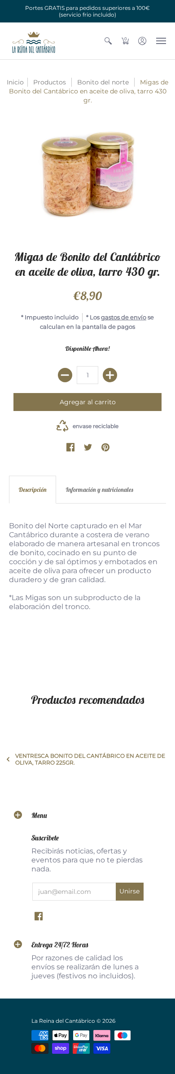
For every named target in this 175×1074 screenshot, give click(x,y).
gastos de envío (123, 317)
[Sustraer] (65, 375)
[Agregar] (110, 375)
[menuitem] (108, 40)
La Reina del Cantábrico (63, 1020)
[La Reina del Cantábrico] (33, 40)
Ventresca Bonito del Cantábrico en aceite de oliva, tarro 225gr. (90, 759)
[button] (108, 40)
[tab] (32, 490)
